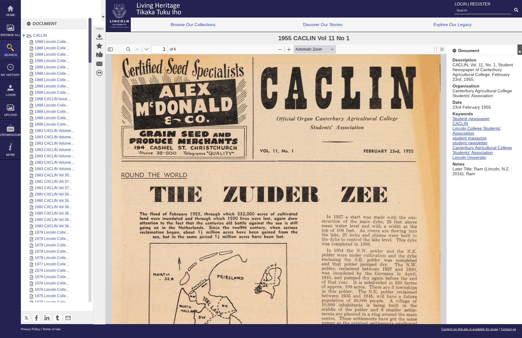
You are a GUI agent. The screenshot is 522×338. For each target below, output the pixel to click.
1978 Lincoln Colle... (52, 232)
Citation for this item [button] (99, 72)
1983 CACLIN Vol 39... (53, 175)
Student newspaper (471, 118)
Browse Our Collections (193, 24)
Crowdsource (10, 134)
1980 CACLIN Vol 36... (53, 194)
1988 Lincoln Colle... (52, 42)
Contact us (508, 329)
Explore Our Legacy (452, 24)
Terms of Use (52, 329)
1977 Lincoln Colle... (52, 264)
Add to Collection (99, 45)
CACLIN (40, 35)
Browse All (11, 35)
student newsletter (470, 142)
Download (99, 36)
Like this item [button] (99, 54)
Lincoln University (469, 157)
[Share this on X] (26, 314)
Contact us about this (99, 63)
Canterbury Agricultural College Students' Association (482, 150)
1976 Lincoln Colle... (52, 270)
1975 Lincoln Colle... (52, 296)
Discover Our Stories (323, 24)
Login (10, 95)
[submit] (516, 10)
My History (10, 75)
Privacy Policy (30, 329)
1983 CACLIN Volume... (54, 131)
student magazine (470, 138)
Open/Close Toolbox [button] (103, 11)
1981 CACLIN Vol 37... (53, 181)
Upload (10, 114)
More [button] (10, 154)
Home (10, 15)
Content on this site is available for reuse (469, 329)
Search (10, 55)
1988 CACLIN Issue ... (53, 99)
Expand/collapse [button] (519, 49)
